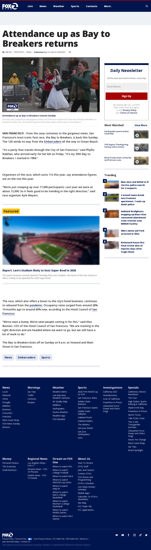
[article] (51, 240)
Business (6, 409)
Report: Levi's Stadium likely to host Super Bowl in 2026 (39, 270)
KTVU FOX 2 (19, 52)
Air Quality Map (60, 401)
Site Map (82, 502)
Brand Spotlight (135, 450)
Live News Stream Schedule (86, 488)
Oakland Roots (85, 417)
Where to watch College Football (60, 471)
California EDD (110, 391)
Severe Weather (60, 412)
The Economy (9, 466)
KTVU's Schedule (86, 483)
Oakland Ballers (85, 421)
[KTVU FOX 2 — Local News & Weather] (12, 6)
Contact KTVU (84, 473)
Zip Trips (32, 391)
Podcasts (6, 416)
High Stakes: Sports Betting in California (137, 403)
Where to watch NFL (62, 466)
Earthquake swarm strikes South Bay (116, 132)
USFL (80, 437)
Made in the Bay (136, 407)
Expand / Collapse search (147, 6)
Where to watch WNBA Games (60, 511)
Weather (58, 387)
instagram (134, 535)
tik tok (140, 535)
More (107, 6)
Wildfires (6, 405)
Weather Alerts (60, 391)
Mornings (34, 387)
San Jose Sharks (85, 428)
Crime (5, 398)
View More (141, 125)
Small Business (9, 470)
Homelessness (110, 395)
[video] (141, 134)
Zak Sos (8, 52)
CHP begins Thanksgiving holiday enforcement (116, 145)
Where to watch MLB (63, 476)
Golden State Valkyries (84, 412)
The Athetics (84, 424)
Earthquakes (58, 408)
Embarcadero (52, 141)
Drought (6, 402)
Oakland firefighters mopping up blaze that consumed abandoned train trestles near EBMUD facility (133, 217)
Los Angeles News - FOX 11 (37, 464)
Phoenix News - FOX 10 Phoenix (37, 470)
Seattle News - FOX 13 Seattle (37, 476)
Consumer (7, 413)
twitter (146, 535)
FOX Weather (59, 419)
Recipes (31, 402)
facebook (128, 535)
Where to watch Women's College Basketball (61, 504)
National (6, 395)
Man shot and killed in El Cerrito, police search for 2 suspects (135, 185)
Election (6, 427)
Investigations (112, 387)
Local (5, 391)
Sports (45, 357)
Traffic (31, 395)
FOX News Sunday (11, 423)
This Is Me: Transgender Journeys (134, 424)
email (116, 535)
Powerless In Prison (112, 402)
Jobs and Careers (86, 470)
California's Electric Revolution (137, 393)
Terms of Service (128, 112)
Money (6, 458)
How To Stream (85, 463)
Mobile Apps (84, 493)
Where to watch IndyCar (60, 487)
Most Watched (114, 125)
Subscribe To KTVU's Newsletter (88, 498)
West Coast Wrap (10, 420)
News (29, 52)
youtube (122, 535)
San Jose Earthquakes (84, 433)
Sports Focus (134, 414)
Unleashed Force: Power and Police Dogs (111, 408)
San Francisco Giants (88, 407)
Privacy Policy (130, 110)
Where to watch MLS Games (63, 517)
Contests (32, 398)
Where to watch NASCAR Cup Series (62, 481)
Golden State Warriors (84, 403)
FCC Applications (86, 509)
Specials (133, 387)
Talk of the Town (136, 418)
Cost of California (111, 398)
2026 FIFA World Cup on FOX (88, 393)
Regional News (37, 458)
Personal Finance (10, 463)
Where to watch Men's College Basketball (60, 495)
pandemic (36, 305)
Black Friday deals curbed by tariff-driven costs (117, 158)
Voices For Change (137, 439)
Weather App (59, 415)
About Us (84, 458)
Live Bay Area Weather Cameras (61, 396)
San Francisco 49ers (87, 398)
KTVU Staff (83, 466)
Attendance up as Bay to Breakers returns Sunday (29, 115)
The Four (132, 398)
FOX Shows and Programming (85, 478)
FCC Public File (85, 506)
